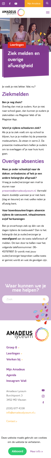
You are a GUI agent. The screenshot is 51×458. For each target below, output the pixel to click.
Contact (10, 421)
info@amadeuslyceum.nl (20, 413)
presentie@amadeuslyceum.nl (19, 191)
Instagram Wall (16, 381)
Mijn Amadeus (33, 4)
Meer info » (36, 451)
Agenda (11, 375)
